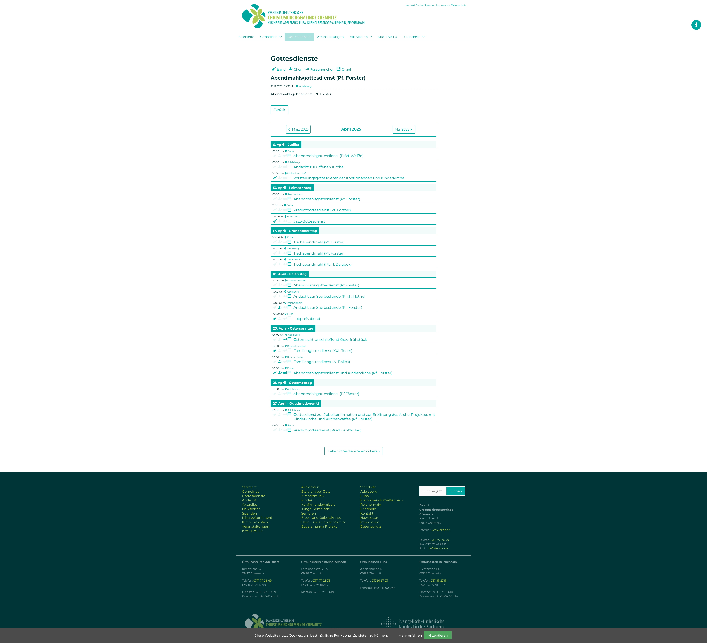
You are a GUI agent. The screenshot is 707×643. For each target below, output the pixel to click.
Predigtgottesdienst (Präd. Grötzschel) (327, 430)
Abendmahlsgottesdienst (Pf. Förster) (326, 199)
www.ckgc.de (441, 530)
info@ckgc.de (438, 548)
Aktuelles (250, 504)
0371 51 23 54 (439, 580)
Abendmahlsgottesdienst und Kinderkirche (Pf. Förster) (342, 373)
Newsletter (251, 509)
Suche (419, 5)
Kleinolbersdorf (296, 173)
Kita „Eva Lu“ (388, 37)
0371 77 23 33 (321, 580)
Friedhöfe (368, 509)
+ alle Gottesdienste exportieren (353, 451)
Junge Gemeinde (315, 509)
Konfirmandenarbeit (318, 504)
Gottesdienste (299, 37)
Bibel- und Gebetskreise (321, 517)
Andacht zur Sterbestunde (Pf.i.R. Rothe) (329, 296)
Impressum (443, 5)
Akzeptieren (438, 635)
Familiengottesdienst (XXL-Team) (322, 350)
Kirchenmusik (312, 496)
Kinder (306, 500)
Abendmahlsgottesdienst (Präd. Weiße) (328, 156)
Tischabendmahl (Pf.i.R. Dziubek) (322, 264)
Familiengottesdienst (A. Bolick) (321, 362)
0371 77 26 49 (440, 540)
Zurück (279, 110)
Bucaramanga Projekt (319, 526)
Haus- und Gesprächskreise (323, 522)
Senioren (308, 513)
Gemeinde (269, 37)
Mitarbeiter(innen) (257, 517)
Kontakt (410, 5)
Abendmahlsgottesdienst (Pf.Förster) (326, 394)
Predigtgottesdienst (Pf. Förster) (322, 210)
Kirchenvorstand (255, 522)
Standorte (412, 37)
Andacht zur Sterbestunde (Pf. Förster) (327, 307)
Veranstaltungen (330, 37)
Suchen (455, 491)
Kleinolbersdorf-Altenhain (381, 500)
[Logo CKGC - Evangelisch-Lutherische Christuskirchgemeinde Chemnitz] (294, 624)
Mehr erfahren (410, 635)
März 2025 (300, 129)
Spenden (429, 5)
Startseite (246, 37)
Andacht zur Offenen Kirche (318, 167)
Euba (290, 151)
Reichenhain (295, 194)
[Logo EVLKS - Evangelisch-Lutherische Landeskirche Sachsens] (412, 624)
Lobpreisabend (306, 318)
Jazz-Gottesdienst (309, 221)
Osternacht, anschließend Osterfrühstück (330, 339)
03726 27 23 (380, 580)
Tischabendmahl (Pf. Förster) (318, 242)
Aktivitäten (359, 37)
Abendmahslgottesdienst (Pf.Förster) (326, 285)
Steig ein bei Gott (315, 491)
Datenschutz (458, 5)
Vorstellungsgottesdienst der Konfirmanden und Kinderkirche (348, 178)
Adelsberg (305, 86)
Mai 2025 (402, 129)
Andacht (249, 500)
